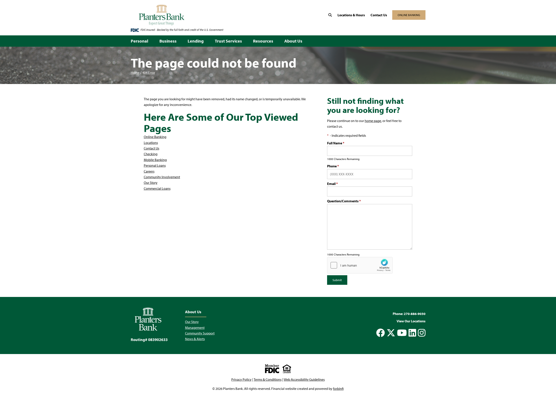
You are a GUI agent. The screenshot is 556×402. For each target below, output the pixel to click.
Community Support (200, 333)
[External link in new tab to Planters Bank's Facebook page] (380, 332)
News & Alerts (195, 339)
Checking (150, 154)
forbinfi (338, 388)
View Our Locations (411, 321)
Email (332, 183)
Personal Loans (155, 165)
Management (195, 327)
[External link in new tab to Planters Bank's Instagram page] (421, 332)
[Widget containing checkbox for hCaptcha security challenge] (360, 265)
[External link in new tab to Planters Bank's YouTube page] (402, 332)
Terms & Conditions (267, 379)
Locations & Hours (351, 15)
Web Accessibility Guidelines (304, 379)
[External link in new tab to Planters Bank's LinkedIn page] (412, 332)
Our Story (150, 182)
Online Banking (155, 137)
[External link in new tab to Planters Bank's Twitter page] (391, 332)
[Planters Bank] (195, 15)
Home (135, 72)
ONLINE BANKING (409, 15)
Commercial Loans (157, 188)
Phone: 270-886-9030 (409, 313)
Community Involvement (162, 177)
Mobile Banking (155, 160)
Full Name (335, 143)
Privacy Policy (241, 379)
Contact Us (379, 15)
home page (373, 121)
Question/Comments (344, 201)
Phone (333, 166)
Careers (149, 171)
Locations (151, 142)
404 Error (148, 72)
